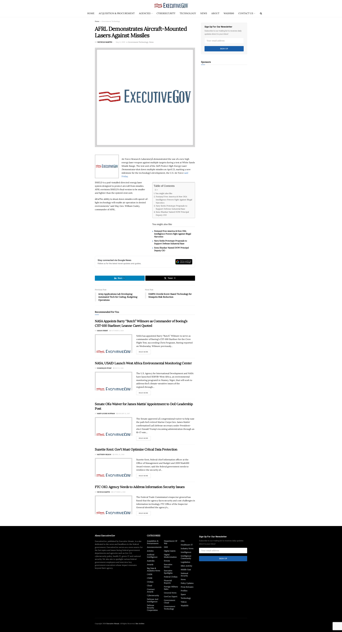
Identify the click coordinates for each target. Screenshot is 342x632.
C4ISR (149, 574)
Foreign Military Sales (171, 587)
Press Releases (187, 587)
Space (183, 594)
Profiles (184, 590)
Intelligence (186, 552)
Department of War (170, 542)
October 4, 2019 (119, 492)
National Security (184, 574)
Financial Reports (168, 581)
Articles (150, 551)
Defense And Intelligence (152, 600)
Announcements (154, 547)
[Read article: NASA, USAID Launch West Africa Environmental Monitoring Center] (113, 381)
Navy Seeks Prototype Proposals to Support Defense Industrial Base (171, 207)
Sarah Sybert (102, 331)
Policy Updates (187, 583)
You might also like (163, 193)
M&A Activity (186, 566)
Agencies (145, 13)
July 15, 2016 (118, 368)
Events (167, 561)
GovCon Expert (170, 596)
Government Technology (111, 21)
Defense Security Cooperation (152, 607)
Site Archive (139, 624)
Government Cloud (169, 601)
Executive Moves (168, 565)
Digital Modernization (170, 555)
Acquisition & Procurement (117, 13)
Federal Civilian (171, 577)
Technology (188, 13)
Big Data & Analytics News (153, 569)
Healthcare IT (187, 545)
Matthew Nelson (104, 454)
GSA (182, 541)
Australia (150, 561)
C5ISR (149, 578)
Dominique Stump (104, 368)
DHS (166, 547)
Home (90, 13)
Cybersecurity (166, 13)
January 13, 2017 (124, 413)
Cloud (149, 585)
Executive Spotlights (168, 571)
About (215, 13)
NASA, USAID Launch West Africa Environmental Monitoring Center (143, 363)
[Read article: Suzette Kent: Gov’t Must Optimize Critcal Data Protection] (113, 467)
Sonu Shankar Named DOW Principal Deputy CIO (172, 213)
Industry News (187, 548)
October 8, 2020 (117, 331)
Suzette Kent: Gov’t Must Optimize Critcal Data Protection (136, 449)
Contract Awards (151, 590)
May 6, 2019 (120, 42)
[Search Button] (261, 13)
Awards (150, 564)
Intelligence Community (186, 557)
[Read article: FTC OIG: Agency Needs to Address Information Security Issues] (113, 504)
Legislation (185, 562)
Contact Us (245, 13)
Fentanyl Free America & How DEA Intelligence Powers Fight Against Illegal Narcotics (174, 199)
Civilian (150, 582)
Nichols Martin (104, 42)
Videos (183, 602)
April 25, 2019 (119, 454)
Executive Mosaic (112, 624)
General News (170, 593)
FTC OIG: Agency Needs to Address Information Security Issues (139, 487)
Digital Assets (169, 551)
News (203, 13)
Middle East (186, 569)
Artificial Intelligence (152, 555)
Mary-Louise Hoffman (106, 413)
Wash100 (229, 13)
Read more (145, 351)
